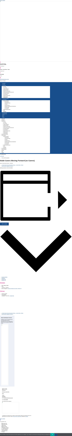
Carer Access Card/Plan (5, 98)
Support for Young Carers (6, 126)
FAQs (4, 110)
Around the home (7, 140)
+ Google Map (11, 295)
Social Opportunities (7, 138)
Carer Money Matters (6, 128)
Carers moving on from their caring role (8, 127)
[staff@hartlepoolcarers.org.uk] (0, 77)
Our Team (4, 86)
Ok (52, 434)
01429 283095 (6, 399)
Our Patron (3, 84)
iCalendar (3, 278)
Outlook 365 (4, 279)
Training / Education (6, 88)
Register (3, 150)
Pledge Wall (3, 83)
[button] (0, 419)
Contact (3, 152)
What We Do (4, 85)
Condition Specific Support (6, 109)
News (2, 151)
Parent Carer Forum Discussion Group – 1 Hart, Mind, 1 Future (12, 313)
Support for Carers (5, 100)
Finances (6, 139)
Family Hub (3, 390)
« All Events (2, 156)
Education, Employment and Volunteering (10, 106)
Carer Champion (5, 94)
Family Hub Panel (4, 113)
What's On (19, 288)
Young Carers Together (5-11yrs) (7, 166)
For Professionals (4, 112)
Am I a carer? (5, 87)
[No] (56, 435)
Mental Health (7, 137)
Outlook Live (4, 280)
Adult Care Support (5, 125)
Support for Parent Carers (6, 95)
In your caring (7, 108)
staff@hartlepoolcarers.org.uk (4, 79)
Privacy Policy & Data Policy (17, 416)
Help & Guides (4, 99)
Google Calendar (4, 277)
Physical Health (7, 107)
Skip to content (2, 0)
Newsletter (4, 111)
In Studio (26, 416)
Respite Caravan (5, 96)
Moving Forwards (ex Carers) (13, 288)
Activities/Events (5, 97)
